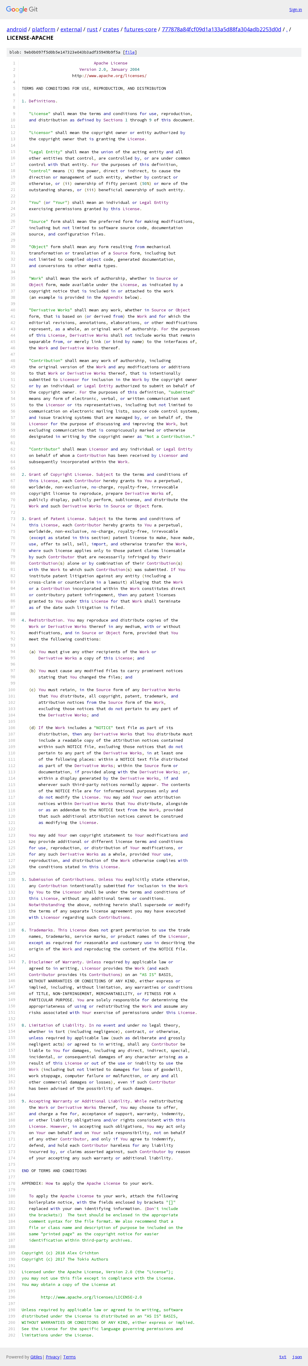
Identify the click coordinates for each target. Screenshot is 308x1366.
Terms (69, 1357)
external (71, 29)
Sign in (295, 9)
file (130, 52)
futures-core (140, 29)
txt (282, 1356)
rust (92, 29)
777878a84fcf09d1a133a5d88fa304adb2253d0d (221, 29)
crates (111, 29)
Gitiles (36, 1357)
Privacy (53, 1357)
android (17, 29)
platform (43, 29)
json (297, 1356)
